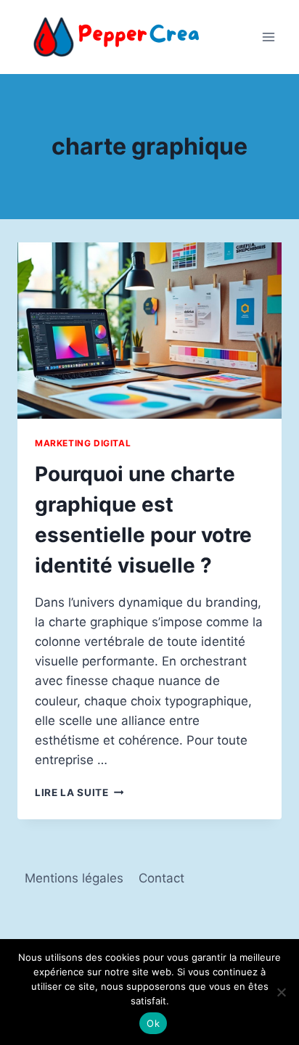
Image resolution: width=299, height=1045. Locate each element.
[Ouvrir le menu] (268, 36)
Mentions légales (74, 878)
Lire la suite (79, 792)
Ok (153, 1023)
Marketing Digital (83, 443)
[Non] (281, 992)
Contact (161, 878)
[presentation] (149, 330)
